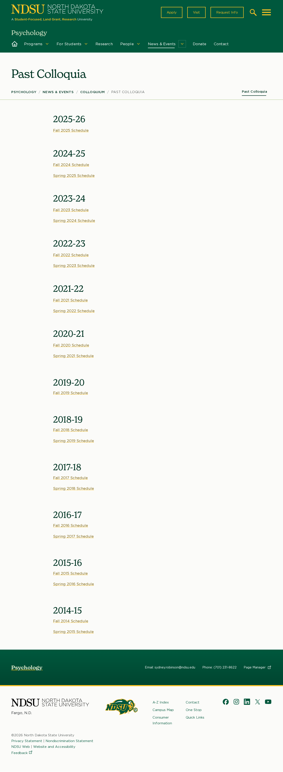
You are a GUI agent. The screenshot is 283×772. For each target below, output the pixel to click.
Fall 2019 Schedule (70, 393)
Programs (33, 44)
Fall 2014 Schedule (70, 621)
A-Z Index (161, 702)
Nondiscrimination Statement (69, 741)
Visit (196, 12)
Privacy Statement (26, 741)
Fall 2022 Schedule (71, 255)
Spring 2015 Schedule (73, 631)
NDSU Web (20, 747)
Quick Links (195, 717)
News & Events (162, 44)
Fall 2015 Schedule (70, 573)
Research (104, 44)
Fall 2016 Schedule (70, 525)
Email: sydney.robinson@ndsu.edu (170, 667)
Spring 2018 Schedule (73, 488)
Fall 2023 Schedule (71, 210)
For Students (69, 44)
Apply (172, 12)
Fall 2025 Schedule (71, 130)
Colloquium (92, 92)
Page (255, 667)
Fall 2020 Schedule (71, 345)
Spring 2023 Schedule (74, 265)
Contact (221, 44)
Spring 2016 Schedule (73, 584)
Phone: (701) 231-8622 (219, 667)
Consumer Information (162, 720)
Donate (199, 44)
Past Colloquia (128, 92)
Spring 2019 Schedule (73, 441)
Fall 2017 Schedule (70, 478)
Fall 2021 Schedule (70, 300)
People (127, 44)
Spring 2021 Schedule (73, 356)
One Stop (194, 710)
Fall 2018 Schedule (70, 430)
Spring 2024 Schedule (74, 220)
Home (14, 44)
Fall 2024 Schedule (71, 165)
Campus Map (163, 710)
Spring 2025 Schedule (74, 175)
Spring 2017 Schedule (73, 536)
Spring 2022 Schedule (74, 311)
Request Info (227, 12)
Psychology (23, 92)
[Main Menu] (266, 12)
